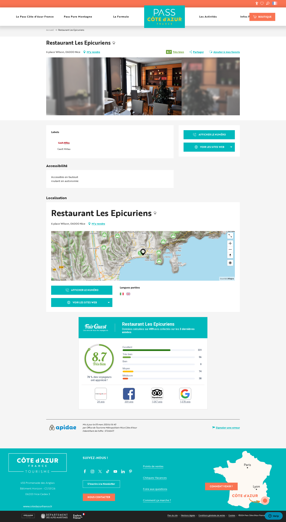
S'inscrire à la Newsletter (101, 484)
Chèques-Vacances (155, 478)
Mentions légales (188, 515)
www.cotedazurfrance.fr (37, 506)
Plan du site (172, 515)
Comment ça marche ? (157, 500)
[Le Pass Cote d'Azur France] (164, 16)
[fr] (275, 3)
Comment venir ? (221, 486)
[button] (268, 3)
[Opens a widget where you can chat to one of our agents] (273, 516)
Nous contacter (99, 497)
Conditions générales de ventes (211, 515)
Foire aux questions (155, 489)
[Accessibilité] (257, 3)
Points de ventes (153, 466)
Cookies (231, 515)
